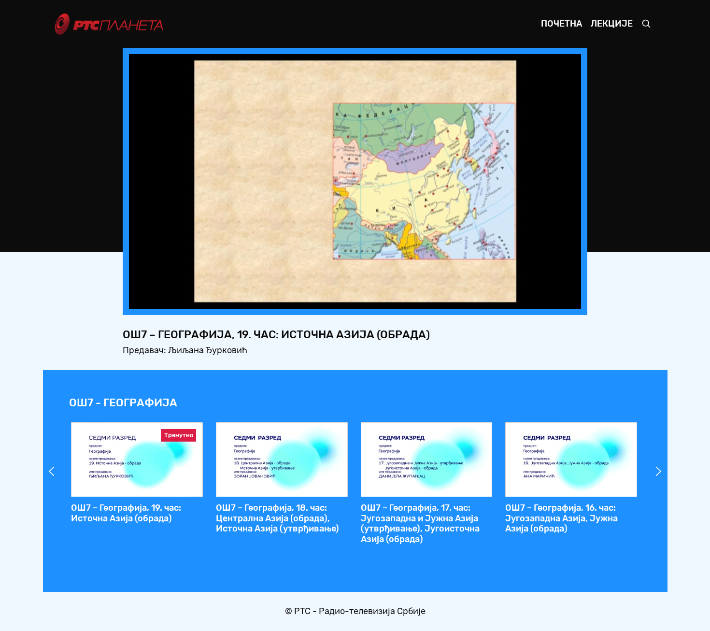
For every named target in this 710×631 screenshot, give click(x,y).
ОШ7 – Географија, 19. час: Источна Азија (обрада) (126, 513)
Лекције (612, 23)
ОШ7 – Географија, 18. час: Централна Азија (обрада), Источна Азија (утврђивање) (277, 518)
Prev (51, 471)
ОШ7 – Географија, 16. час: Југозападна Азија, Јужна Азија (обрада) (561, 518)
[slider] (328, 298)
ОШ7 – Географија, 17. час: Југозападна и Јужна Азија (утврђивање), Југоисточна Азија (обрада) (420, 523)
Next (659, 471)
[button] (513, 298)
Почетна (561, 23)
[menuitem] (540, 298)
